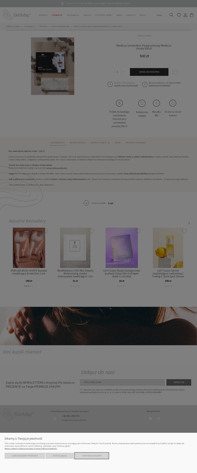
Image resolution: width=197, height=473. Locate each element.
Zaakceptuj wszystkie (92, 455)
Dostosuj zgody (60, 455)
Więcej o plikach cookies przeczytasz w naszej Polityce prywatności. (31, 448)
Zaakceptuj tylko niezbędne (25, 455)
